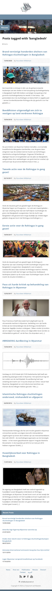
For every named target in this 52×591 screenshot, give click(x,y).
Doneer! (43, 570)
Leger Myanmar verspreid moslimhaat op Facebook (22, 559)
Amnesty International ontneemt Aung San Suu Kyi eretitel (25, 550)
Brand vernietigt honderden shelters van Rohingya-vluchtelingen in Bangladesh (24, 53)
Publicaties (26, 570)
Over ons (16, 570)
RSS (20, 576)
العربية (30, 572)
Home (8, 570)
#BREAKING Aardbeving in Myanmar (22, 340)
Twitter (24, 576)
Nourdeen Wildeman (23, 61)
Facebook (27, 576)
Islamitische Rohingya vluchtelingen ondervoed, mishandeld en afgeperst (22, 396)
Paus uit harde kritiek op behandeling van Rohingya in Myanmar (25, 286)
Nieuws (35, 570)
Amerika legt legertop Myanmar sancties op (19, 530)
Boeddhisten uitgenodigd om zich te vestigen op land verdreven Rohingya (22, 112)
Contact (23, 572)
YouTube (31, 576)
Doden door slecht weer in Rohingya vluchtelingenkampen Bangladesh (25, 540)
